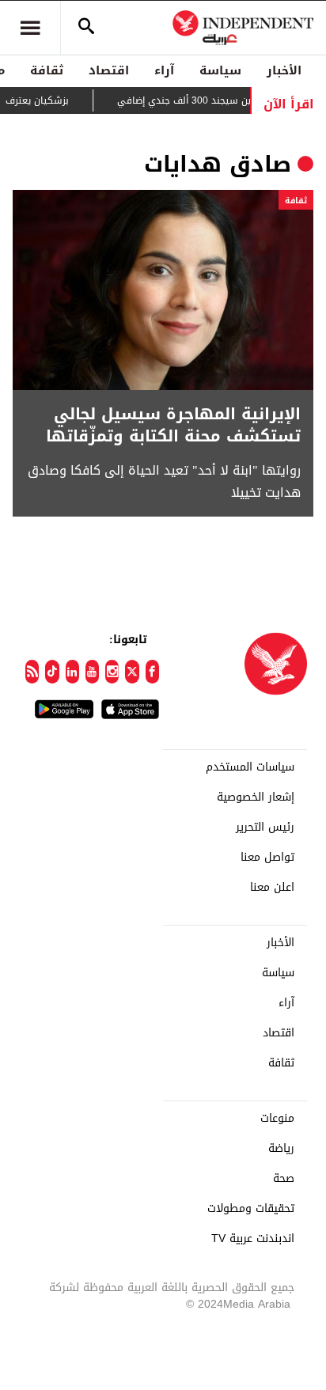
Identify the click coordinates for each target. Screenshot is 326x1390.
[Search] (86, 28)
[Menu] (30, 28)
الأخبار (284, 70)
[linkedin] (72, 672)
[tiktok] (52, 672)
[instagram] (112, 672)
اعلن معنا (272, 887)
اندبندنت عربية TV (252, 1239)
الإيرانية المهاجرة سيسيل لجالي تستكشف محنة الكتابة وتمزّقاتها (173, 425)
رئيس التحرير (265, 827)
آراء (164, 70)
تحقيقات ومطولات (250, 1209)
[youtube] (92, 672)
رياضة (281, 1148)
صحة (283, 1178)
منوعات (277, 1118)
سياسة (220, 70)
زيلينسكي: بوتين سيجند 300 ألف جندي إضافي (222, 100)
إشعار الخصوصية (255, 797)
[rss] (32, 672)
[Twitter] (131, 672)
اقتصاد (109, 70)
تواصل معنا (267, 857)
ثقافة (46, 70)
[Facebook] (152, 672)
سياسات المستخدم (250, 767)
